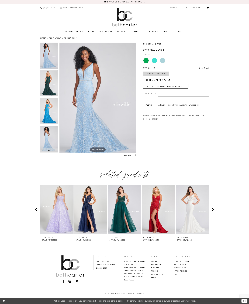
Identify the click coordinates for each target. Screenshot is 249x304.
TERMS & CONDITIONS (183, 261)
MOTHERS (155, 268)
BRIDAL (154, 261)
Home (43, 38)
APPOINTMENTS (180, 271)
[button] (195, 7)
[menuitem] (48, 7)
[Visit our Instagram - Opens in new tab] (69, 281)
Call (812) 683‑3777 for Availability (166, 86)
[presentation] (57, 209)
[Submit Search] (183, 7)
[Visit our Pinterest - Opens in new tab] (77, 281)
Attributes (150, 93)
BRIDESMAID (156, 264)
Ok (244, 300)
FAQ (175, 274)
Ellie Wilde (55, 38)
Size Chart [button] (204, 68)
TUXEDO (154, 271)
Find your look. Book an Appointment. (124, 2)
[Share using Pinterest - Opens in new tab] (135, 155)
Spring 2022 (70, 38)
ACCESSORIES (157, 274)
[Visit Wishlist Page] (207, 7)
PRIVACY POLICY (181, 264)
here (193, 300)
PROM (153, 277)
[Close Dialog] (4, 301)
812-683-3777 (101, 268)
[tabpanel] (49, 56)
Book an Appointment (158, 80)
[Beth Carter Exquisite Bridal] (124, 17)
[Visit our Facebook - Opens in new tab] (63, 281)
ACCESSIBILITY (180, 268)
